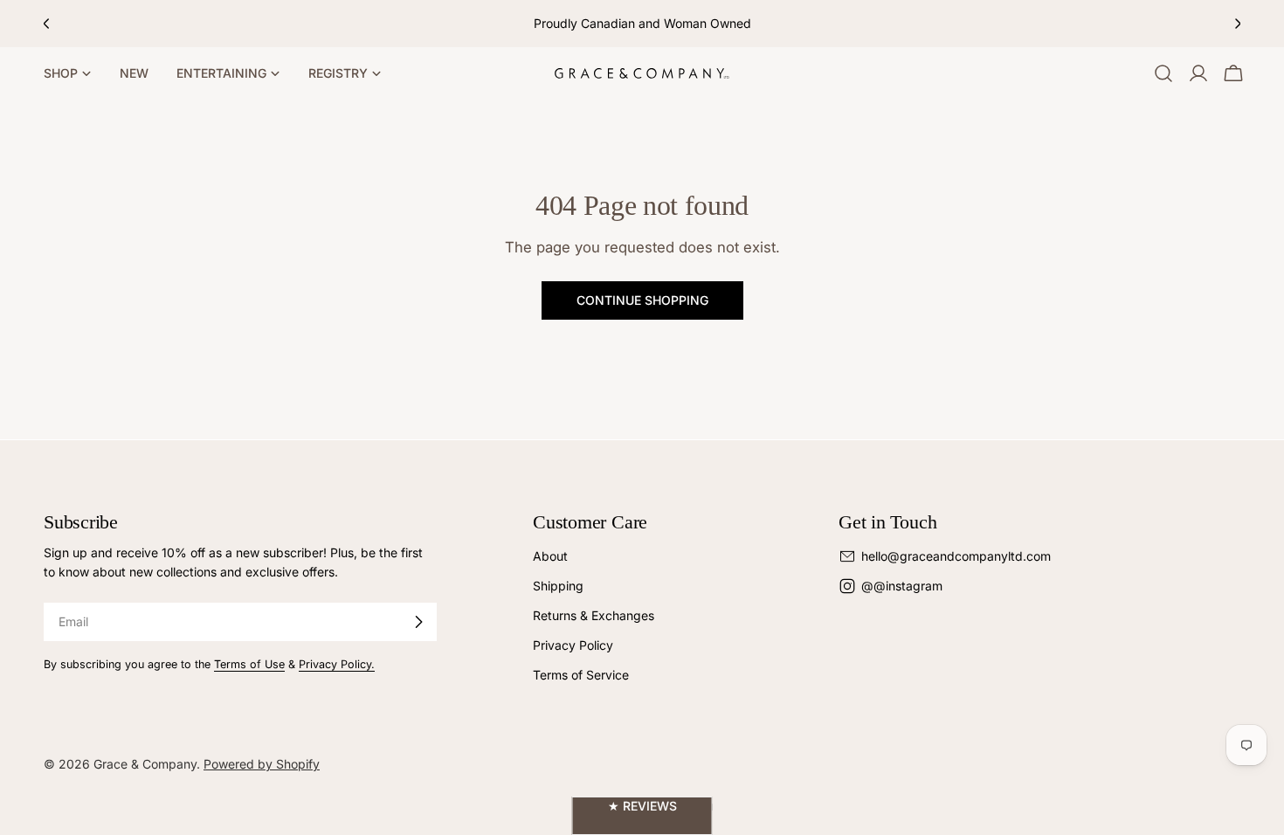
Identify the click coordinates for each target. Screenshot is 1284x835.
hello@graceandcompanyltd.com (956, 556)
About (550, 556)
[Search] (1163, 73)
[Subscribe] (418, 621)
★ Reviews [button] (642, 805)
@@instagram (901, 585)
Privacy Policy (573, 645)
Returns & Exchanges (593, 615)
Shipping (558, 585)
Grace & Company (145, 763)
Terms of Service (581, 674)
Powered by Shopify (262, 763)
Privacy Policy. (337, 664)
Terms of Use (249, 664)
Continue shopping (642, 300)
